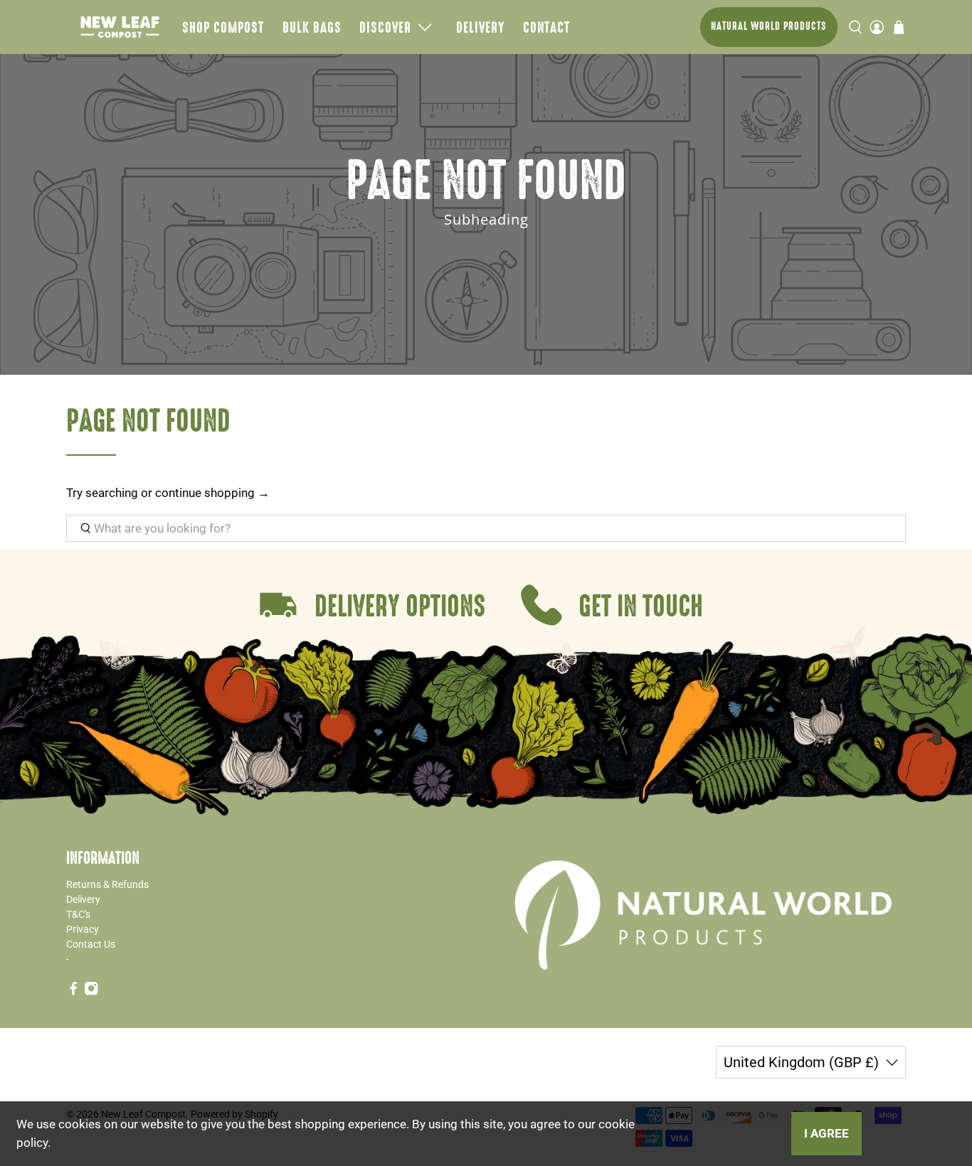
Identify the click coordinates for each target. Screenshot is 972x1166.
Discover (385, 27)
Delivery (480, 27)
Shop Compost (223, 27)
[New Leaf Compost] (119, 27)
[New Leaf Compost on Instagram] (91, 991)
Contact (546, 27)
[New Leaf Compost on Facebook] (73, 991)
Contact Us (90, 944)
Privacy (82, 929)
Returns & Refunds (107, 884)
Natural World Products (769, 25)
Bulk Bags (312, 27)
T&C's (78, 914)
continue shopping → (212, 493)
